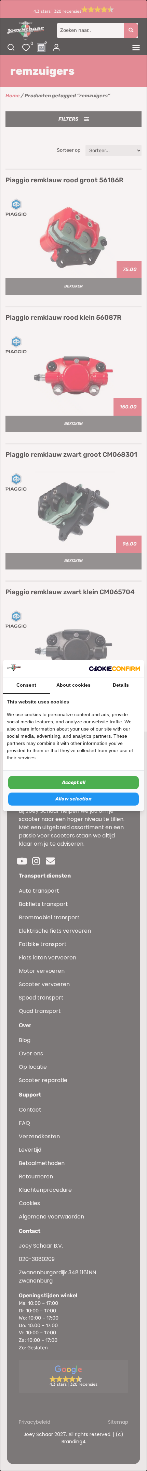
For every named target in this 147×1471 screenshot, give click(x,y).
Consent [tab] (26, 685)
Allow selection (73, 799)
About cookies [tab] (73, 685)
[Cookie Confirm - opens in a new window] (114, 668)
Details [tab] (121, 685)
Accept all (73, 782)
